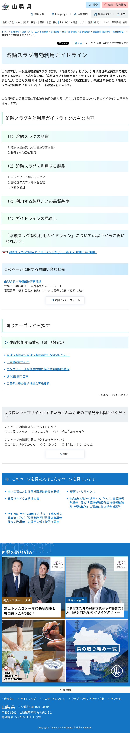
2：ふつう (41, 431)
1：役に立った (17, 431)
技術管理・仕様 (58, 31)
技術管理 (72, 31)
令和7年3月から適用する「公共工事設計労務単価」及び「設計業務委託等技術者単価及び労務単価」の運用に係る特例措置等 (35, 518)
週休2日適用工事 (17, 376)
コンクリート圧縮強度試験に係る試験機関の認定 (38, 369)
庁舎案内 (9, 698)
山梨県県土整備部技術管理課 (22, 281)
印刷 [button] (80, 43)
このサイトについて (53, 698)
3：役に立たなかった (70, 431)
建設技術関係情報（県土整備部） (109, 31)
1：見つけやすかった (22, 444)
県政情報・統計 (18, 31)
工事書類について (18, 362)
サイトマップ (28, 698)
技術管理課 (84, 31)
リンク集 (116, 698)
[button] (115, 5)
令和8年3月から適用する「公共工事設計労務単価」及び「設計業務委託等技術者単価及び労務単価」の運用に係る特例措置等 (96, 503)
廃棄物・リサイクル (82, 492)
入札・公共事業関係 (38, 31)
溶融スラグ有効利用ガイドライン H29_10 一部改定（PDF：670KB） (53, 252)
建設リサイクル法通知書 (23, 499)
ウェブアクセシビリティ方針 (87, 698)
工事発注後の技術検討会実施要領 (28, 383)
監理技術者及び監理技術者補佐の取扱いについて (38, 355)
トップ (5, 31)
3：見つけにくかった (79, 444)
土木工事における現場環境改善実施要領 (33, 492)
